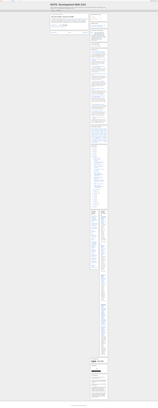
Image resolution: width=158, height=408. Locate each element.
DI (106, 130)
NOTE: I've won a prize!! (98, 183)
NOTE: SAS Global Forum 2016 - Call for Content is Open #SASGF (98, 52)
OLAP (102, 135)
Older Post (85, 32)
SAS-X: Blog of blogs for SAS (94, 228)
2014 (94, 149)
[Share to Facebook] (65, 25)
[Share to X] (64, 25)
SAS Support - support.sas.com (94, 262)
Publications (104, 137)
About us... (59, 10)
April (95, 199)
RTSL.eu (56, 8)
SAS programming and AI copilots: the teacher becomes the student (103, 251)
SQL (102, 139)
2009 (94, 206)
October (95, 191)
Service (103, 138)
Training (105, 141)
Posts (94, 17)
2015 (94, 147)
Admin (92, 128)
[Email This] (62, 25)
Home (53, 10)
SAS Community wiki (93, 231)
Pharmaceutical (100, 136)
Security (99, 138)
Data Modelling (104, 129)
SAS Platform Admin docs (94, 259)
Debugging (100, 130)
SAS (65, 26)
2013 (94, 151)
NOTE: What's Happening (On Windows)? (99, 162)
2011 (94, 154)
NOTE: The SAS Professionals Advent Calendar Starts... (98, 186)
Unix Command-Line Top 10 (96, 110)
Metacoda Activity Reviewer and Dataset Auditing (103, 221)
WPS (97, 142)
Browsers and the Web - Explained (98, 178)
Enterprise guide (99, 131)
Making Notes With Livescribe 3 (98, 104)
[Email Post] (60, 25)
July (95, 194)
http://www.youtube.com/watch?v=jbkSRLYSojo (75, 18)
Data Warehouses (94, 130)
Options (105, 135)
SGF (106, 138)
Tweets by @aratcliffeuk (96, 45)
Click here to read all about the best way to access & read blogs (98, 26)
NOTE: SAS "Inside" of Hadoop (98, 81)
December (96, 157)
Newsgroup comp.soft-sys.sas (103, 305)
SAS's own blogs (93, 239)
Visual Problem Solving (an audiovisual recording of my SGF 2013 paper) (94, 219)
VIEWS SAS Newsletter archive (93, 251)
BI (104, 128)
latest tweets (99, 39)
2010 (94, 156)
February (96, 203)
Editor (92, 131)
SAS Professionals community (94, 235)
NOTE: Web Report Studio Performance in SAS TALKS (98, 174)
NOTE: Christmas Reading (97, 160)
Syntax (95, 141)
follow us (99, 37)
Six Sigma (93, 139)
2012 (94, 152)
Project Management (96, 137)
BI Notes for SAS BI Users (103, 276)
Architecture (101, 128)
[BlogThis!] (63, 25)
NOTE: (96, 135)
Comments (95, 19)
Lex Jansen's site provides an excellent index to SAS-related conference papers (94, 244)
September (96, 193)
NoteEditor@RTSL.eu (95, 378)
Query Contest (96, 171)
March (95, 201)
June (95, 196)
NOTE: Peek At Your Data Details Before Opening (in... (99, 181)
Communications (57, 26)
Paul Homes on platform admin (103, 217)
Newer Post (53, 32)
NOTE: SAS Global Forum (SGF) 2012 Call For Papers (98, 67)
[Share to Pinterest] (66, 25)
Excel (106, 131)
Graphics (62, 26)
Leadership (97, 133)
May (95, 198)
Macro (101, 133)
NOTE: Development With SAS (68, 4)
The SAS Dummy (103, 246)
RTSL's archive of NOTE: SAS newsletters (94, 224)
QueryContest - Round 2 (98, 164)
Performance (93, 136)
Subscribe (96, 32)
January (95, 204)
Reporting (92, 138)
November (96, 189)
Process (105, 136)
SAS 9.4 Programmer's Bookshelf (94, 255)
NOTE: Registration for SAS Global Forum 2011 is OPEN (98, 97)
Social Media (98, 139)
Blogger (85, 405)
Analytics (96, 128)
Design (104, 130)
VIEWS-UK (93, 142)
